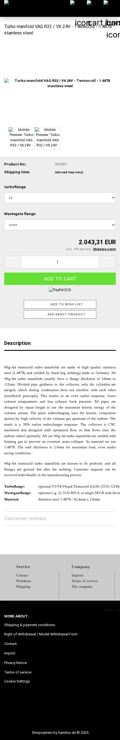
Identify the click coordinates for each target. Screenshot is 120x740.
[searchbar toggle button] (78, 8)
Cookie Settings (17, 681)
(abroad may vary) (69, 172)
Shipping (23, 587)
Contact (10, 644)
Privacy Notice (15, 663)
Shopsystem (42, 732)
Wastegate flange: (20, 214)
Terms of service (17, 672)
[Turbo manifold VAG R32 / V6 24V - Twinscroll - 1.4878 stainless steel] (60, 83)
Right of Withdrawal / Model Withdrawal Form (41, 634)
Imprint (9, 653)
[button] (12, 262)
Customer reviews (25, 518)
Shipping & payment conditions (29, 625)
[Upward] (104, 731)
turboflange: (15, 187)
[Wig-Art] (12, 8)
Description (17, 343)
